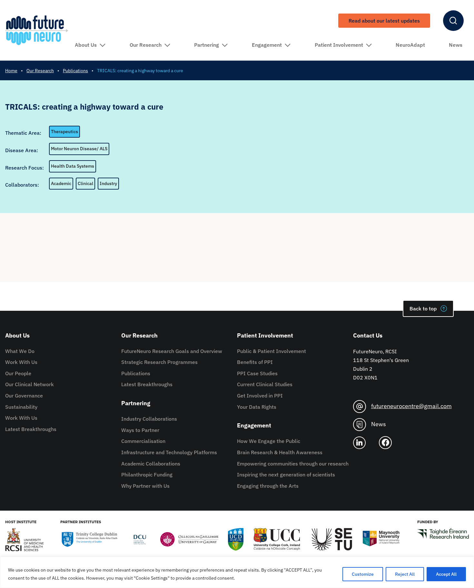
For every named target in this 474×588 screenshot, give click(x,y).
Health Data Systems (72, 166)
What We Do (20, 351)
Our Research (146, 45)
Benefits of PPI (255, 362)
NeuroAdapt (410, 45)
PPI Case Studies (257, 373)
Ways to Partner (140, 430)
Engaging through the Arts (268, 486)
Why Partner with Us (145, 486)
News (455, 45)
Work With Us (21, 362)
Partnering (206, 45)
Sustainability (21, 407)
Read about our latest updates (384, 20)
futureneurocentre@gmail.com (411, 406)
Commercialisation (143, 441)
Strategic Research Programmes (159, 362)
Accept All (446, 574)
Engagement (267, 45)
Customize (363, 574)
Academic (61, 183)
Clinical (85, 183)
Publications (135, 373)
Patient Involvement (339, 45)
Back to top (423, 308)
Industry (108, 183)
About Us (86, 45)
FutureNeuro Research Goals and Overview (171, 351)
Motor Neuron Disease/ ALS (79, 149)
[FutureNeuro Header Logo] (36, 30)
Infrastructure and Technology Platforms (169, 452)
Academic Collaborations (150, 463)
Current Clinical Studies (264, 384)
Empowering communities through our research (293, 463)
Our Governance (24, 395)
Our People (18, 373)
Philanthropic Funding (147, 474)
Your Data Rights (256, 407)
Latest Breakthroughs (30, 429)
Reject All (405, 574)
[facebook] (388, 442)
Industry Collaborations (149, 419)
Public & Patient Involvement (271, 351)
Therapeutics (64, 131)
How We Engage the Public (268, 441)
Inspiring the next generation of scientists (286, 474)
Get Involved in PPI (260, 395)
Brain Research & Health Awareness (279, 452)
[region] (237, 572)
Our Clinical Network (29, 384)
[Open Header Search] (453, 20)
